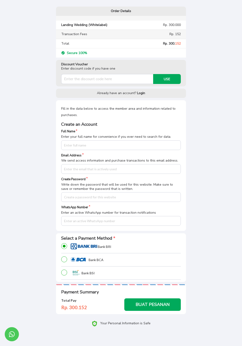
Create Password (73, 179)
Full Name (68, 131)
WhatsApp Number (74, 207)
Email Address (71, 156)
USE (167, 79)
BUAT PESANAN (153, 304)
